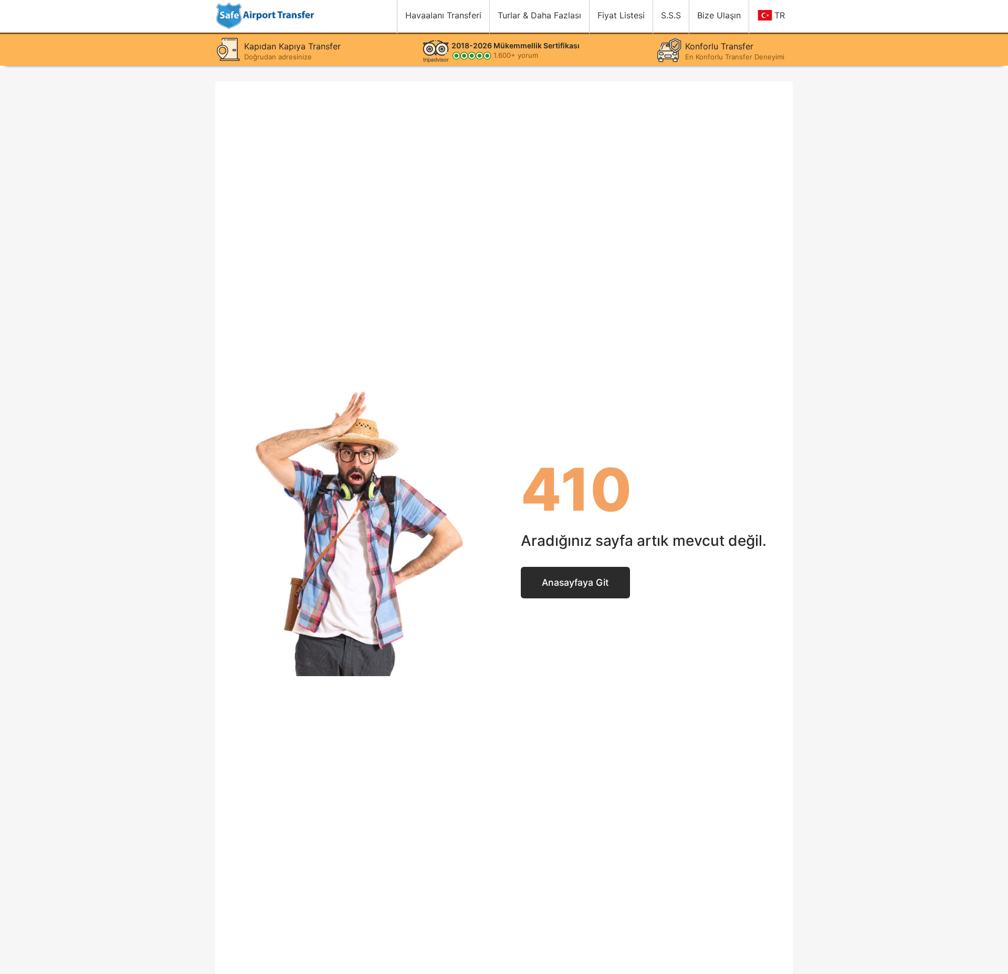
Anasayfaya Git (575, 582)
